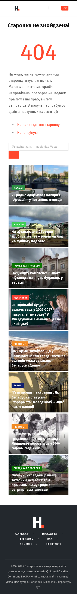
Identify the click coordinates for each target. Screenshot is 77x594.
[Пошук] (52, 8)
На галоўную (27, 133)
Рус (64, 8)
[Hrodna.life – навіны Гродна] (17, 8)
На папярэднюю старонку (38, 125)
